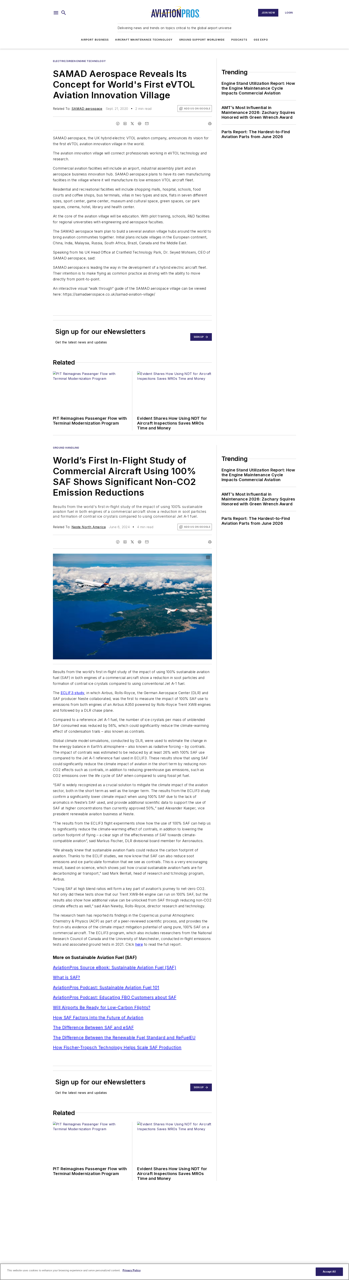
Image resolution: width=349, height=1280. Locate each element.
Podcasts (239, 39)
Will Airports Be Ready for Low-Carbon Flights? (101, 1007)
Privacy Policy (132, 1270)
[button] (56, 13)
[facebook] (118, 124)
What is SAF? (66, 977)
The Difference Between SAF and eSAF (93, 1027)
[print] (210, 124)
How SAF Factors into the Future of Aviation (98, 1017)
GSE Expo (261, 39)
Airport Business (95, 39)
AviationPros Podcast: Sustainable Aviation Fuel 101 (106, 987)
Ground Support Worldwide (202, 39)
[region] (174, 1271)
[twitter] (132, 124)
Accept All (329, 1271)
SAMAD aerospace (86, 109)
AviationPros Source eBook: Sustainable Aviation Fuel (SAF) (114, 967)
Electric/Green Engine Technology (79, 61)
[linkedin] (125, 124)
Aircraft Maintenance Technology (143, 39)
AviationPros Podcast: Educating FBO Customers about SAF (114, 997)
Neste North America (88, 527)
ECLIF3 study (72, 693)
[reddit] (140, 124)
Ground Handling (66, 447)
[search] (64, 13)
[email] (147, 124)
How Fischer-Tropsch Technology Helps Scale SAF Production (117, 1047)
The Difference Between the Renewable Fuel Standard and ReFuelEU (124, 1037)
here (139, 944)
